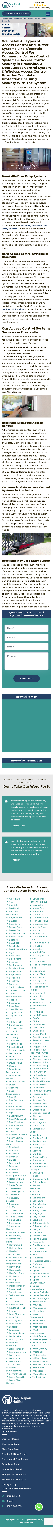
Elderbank (14, 1147)
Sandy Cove (39, 1144)
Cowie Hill (14, 1041)
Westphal (38, 1352)
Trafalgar (37, 1264)
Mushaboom (39, 983)
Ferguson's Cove (17, 1176)
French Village (16, 1182)
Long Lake (14, 1355)
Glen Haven (15, 1188)
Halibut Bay (15, 1235)
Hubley (12, 1279)
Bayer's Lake (15, 918)
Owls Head (38, 1031)
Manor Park (39, 911)
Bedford (13, 940)
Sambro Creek (40, 1138)
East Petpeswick (18, 1119)
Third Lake (38, 1248)
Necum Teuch (40, 999)
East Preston (16, 1122)
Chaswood (14, 1003)
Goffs (12, 1207)
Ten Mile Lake (40, 1239)
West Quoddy (40, 1349)
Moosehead (39, 971)
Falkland (13, 1169)
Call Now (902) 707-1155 (17, 14)
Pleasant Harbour (42, 1059)
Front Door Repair (11, 1464)
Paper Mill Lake (41, 1040)
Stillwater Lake (40, 1226)
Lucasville (38, 905)
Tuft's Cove (39, 1267)
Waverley (37, 1305)
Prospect (37, 1097)
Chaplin (13, 1000)
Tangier (37, 1229)
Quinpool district (41, 1113)
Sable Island (39, 1125)
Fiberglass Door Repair (14, 1474)
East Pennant (16, 1116)
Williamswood (40, 1361)
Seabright (38, 1147)
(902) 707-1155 (14, 1506)
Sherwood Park (41, 1179)
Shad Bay (37, 1154)
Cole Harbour (16, 1025)
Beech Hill (14, 943)
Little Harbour (16, 1349)
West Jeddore (40, 1327)
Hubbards (14, 1276)
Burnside (13, 984)
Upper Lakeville (41, 1276)
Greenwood (15, 1223)
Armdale (13, 905)
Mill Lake (37, 946)
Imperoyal (14, 1282)
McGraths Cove (40, 918)
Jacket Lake (15, 1292)
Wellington (38, 1311)
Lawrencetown (17, 1333)
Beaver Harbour (17, 933)
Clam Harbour (16, 1009)
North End (38, 1012)
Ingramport (15, 1289)
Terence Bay (39, 1242)
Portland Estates (41, 1081)
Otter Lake (38, 1027)
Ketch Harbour (16, 1305)
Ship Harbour (39, 1182)
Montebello (39, 961)
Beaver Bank (15, 927)
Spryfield (37, 1220)
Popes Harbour (40, 1068)
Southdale (38, 1207)
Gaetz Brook (15, 1185)
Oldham (37, 1021)
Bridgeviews (15, 971)
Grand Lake (15, 1220)
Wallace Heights (41, 1298)
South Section (40, 1204)
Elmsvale (14, 1157)
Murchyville (38, 977)
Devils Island (15, 1063)
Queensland (39, 1110)
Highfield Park (16, 1273)
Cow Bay (13, 1037)
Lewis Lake (15, 1336)
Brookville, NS (13, 1496)
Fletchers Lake (16, 1179)
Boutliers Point (17, 968)
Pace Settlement (41, 1037)
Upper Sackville (41, 1292)
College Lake (16, 1028)
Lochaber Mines (17, 1352)
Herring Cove (16, 1267)
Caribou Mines (16, 987)
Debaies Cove (16, 1059)
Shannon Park (40, 1157)
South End (38, 1201)
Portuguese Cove (42, 1091)
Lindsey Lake (16, 1339)
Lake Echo (14, 1317)
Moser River (39, 974)
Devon (12, 1066)
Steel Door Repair (11, 1449)
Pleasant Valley (40, 1065)
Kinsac (12, 1311)
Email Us (11, 1501)
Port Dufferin (39, 1072)
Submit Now (27, 678)
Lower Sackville (17, 1377)
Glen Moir (14, 1195)
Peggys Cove (39, 1046)
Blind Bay (14, 962)
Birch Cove (14, 955)
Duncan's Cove (17, 1081)
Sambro (37, 1135)
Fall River (13, 1172)
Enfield (12, 1160)
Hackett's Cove (17, 1232)
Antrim (12, 902)
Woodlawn (38, 1368)
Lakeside (14, 1327)
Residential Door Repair (14, 1454)
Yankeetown (39, 1377)
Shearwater (39, 1160)
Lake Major (15, 1323)
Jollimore (14, 1301)
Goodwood (15, 1210)
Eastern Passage (18, 1135)
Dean (12, 1056)
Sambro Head (40, 1141)
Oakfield (37, 1018)
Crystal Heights (17, 1050)
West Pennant (40, 1336)
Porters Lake (39, 1078)
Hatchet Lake (16, 1248)
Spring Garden (40, 1210)
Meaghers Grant (41, 924)
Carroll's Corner (17, 990)
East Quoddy (16, 1125)
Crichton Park (16, 1044)
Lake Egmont (16, 1320)
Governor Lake (16, 1213)
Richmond (38, 1116)
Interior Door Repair (12, 1469)
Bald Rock (14, 908)
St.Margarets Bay (42, 1223)
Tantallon (37, 1232)
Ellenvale (13, 1150)
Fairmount (14, 1163)
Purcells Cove (40, 1106)
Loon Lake (14, 1358)
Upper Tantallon (41, 1295)
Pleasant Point (40, 1062)
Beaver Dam (15, 930)
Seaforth (37, 1151)
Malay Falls (38, 908)
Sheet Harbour (40, 1163)
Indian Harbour (17, 1286)
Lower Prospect (17, 1374)
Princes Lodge (40, 1094)
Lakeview (14, 1330)
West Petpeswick (42, 1339)
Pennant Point (40, 1056)
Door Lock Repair (11, 1444)
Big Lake (13, 952)
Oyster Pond (39, 1034)
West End (38, 1323)
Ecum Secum (16, 1138)
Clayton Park (16, 1012)
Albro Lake (14, 899)
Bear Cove (14, 924)
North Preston (40, 1015)
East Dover (15, 1097)
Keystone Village (17, 1308)
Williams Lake (40, 1358)
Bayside (13, 921)
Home (4, 19)
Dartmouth (15, 1053)
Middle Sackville (41, 943)
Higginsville (15, 1270)
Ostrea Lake (39, 1024)
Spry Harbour (39, 1217)
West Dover (39, 1320)
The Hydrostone (41, 1245)
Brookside (14, 978)
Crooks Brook (16, 1047)
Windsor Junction (42, 1364)
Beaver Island (16, 936)
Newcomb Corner (42, 1002)
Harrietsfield (15, 1245)
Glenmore (14, 1204)
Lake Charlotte (17, 1314)
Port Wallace (39, 1075)
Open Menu (48, 14)
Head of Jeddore (17, 1257)
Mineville (37, 949)
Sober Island (39, 1198)
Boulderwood (16, 965)
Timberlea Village (42, 1261)
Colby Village (16, 1022)
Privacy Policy (9, 1484)
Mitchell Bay (39, 952)
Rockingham (39, 1122)
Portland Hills (40, 1084)
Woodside (38, 1371)
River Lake (38, 1119)
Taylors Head (39, 1236)
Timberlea (38, 1258)
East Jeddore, (16, 1100)
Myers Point (39, 993)
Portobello (38, 1087)
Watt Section (39, 1301)
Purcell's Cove (40, 1103)
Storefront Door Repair (14, 1479)
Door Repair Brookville (17, 19)
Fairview (13, 1166)
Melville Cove (39, 927)
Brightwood (15, 974)
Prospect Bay (40, 1100)
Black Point (15, 959)
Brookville (14, 981)
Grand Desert (16, 1217)
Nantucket (38, 996)
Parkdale (37, 1043)
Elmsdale (14, 1153)
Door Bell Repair (10, 1439)
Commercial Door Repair (15, 1459)
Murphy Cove (39, 980)
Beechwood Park (18, 949)
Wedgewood (39, 1308)
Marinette (38, 914)
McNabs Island (40, 921)
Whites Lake (39, 1355)
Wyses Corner (40, 1374)
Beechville (14, 946)
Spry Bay (37, 1213)
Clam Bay (14, 1006)
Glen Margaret (16, 1191)
